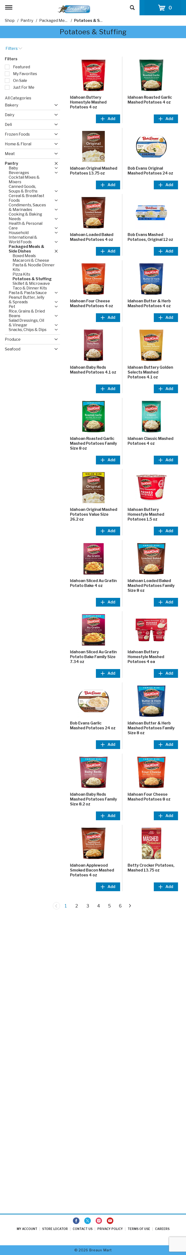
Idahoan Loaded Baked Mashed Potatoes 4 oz (91, 237)
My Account (27, 1229)
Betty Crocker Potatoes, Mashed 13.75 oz (151, 867)
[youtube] (110, 1221)
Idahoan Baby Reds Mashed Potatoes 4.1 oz (93, 370)
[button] (55, 105)
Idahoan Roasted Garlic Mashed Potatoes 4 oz (150, 100)
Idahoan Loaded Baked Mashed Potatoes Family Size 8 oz (151, 585)
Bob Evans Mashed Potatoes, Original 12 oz (150, 237)
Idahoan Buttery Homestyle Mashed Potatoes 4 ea (146, 657)
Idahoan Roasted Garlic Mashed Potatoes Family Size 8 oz (93, 443)
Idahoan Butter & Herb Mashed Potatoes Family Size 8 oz (151, 728)
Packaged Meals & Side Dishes (67, 20)
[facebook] (76, 1221)
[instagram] (99, 1221)
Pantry (27, 20)
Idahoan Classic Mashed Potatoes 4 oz (150, 441)
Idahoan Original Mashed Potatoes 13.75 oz (93, 170)
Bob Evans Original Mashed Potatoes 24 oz (150, 170)
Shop (10, 20)
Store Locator (55, 1229)
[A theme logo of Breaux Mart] (74, 9)
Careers (162, 1229)
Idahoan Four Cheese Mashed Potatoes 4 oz (91, 303)
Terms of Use (139, 1229)
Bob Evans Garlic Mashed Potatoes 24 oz (93, 725)
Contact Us (83, 1229)
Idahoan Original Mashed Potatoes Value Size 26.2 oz (93, 514)
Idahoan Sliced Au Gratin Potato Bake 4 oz (93, 583)
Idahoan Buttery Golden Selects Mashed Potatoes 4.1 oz (150, 372)
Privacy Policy (110, 1229)
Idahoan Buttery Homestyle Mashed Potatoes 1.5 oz (146, 514)
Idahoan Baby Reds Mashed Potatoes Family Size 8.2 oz (93, 799)
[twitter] (87, 1221)
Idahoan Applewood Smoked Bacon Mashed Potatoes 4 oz (92, 870)
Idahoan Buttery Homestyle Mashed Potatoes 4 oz (88, 102)
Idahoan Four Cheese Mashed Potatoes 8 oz (149, 797)
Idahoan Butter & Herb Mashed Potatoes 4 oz (149, 303)
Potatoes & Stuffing (93, 20)
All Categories (18, 98)
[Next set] (129, 905)
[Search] (132, 5)
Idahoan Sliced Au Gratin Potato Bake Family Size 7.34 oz (93, 657)
